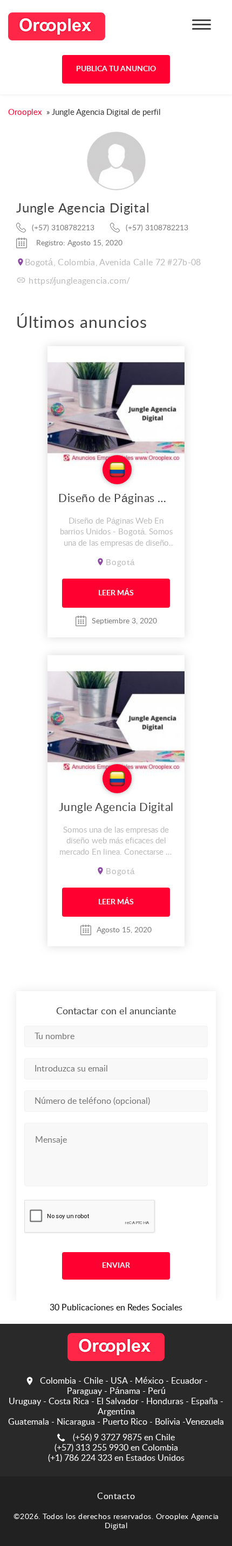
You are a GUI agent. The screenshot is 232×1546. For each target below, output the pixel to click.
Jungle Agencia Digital (116, 807)
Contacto (116, 1496)
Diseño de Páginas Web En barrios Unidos (116, 498)
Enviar (116, 1265)
